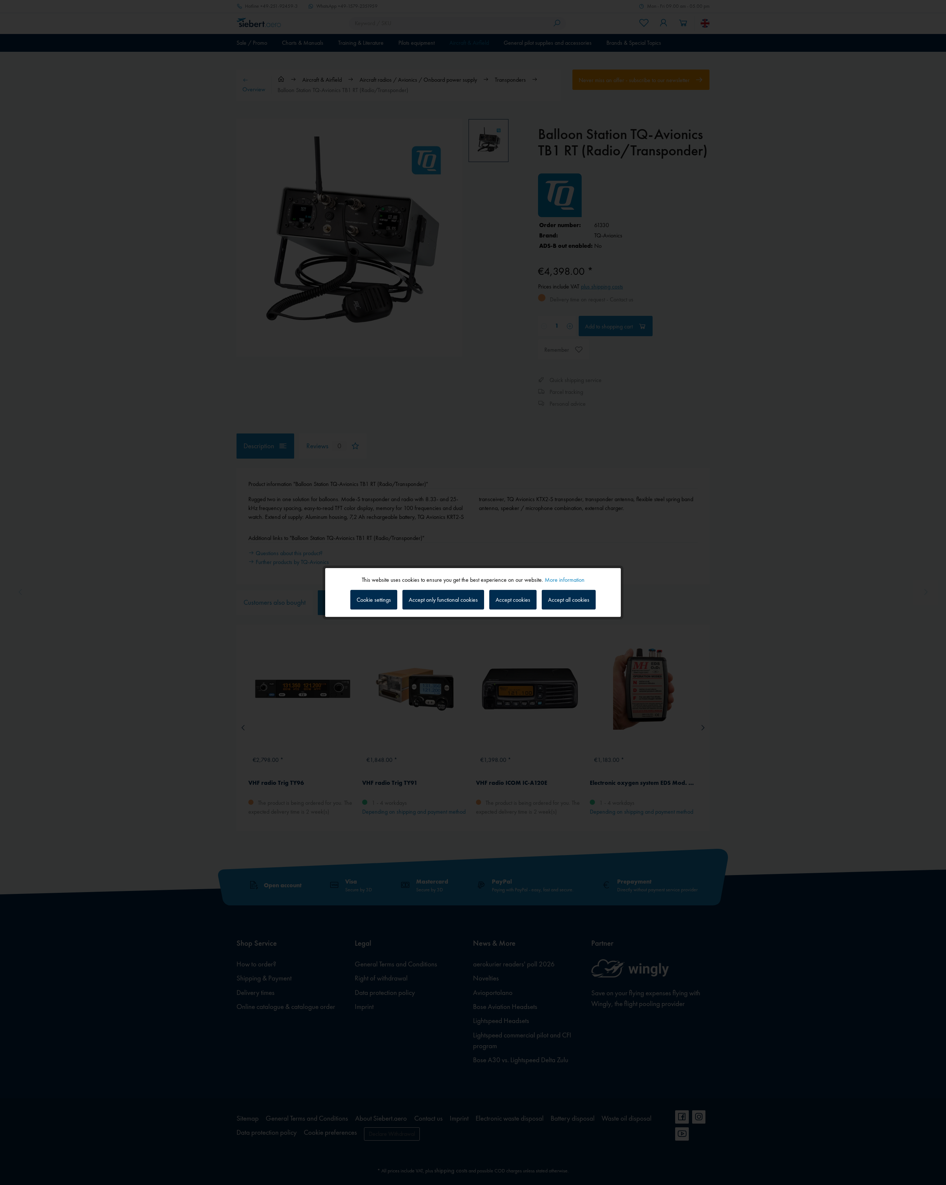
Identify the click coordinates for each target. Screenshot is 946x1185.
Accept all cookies (568, 600)
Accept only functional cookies (443, 600)
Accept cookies (513, 600)
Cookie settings (374, 600)
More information (565, 580)
